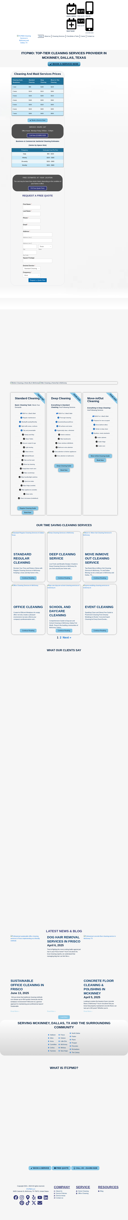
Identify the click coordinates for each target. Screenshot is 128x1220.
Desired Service (29, 265)
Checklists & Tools (72, 36)
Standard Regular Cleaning (22, 558)
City (24, 249)
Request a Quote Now (37, 280)
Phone (26, 218)
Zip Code (25, 255)
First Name (27, 204)
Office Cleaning (28, 607)
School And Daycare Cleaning (60, 611)
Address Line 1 (27, 237)
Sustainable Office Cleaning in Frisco (27, 985)
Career (83, 36)
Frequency (27, 272)
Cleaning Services (58, 36)
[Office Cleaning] (28, 592)
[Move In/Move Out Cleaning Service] (99, 540)
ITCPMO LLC (30, 1189)
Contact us (90, 36)
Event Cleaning (99, 607)
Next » (67, 637)
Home (41, 36)
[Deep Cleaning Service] (64, 540)
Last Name (27, 211)
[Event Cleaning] (99, 592)
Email (25, 224)
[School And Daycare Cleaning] (64, 592)
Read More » (15, 1011)
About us (47, 36)
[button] (64, 1017)
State (40, 249)
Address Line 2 (27, 243)
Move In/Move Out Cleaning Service (97, 558)
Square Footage (28, 258)
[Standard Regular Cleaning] (28, 540)
